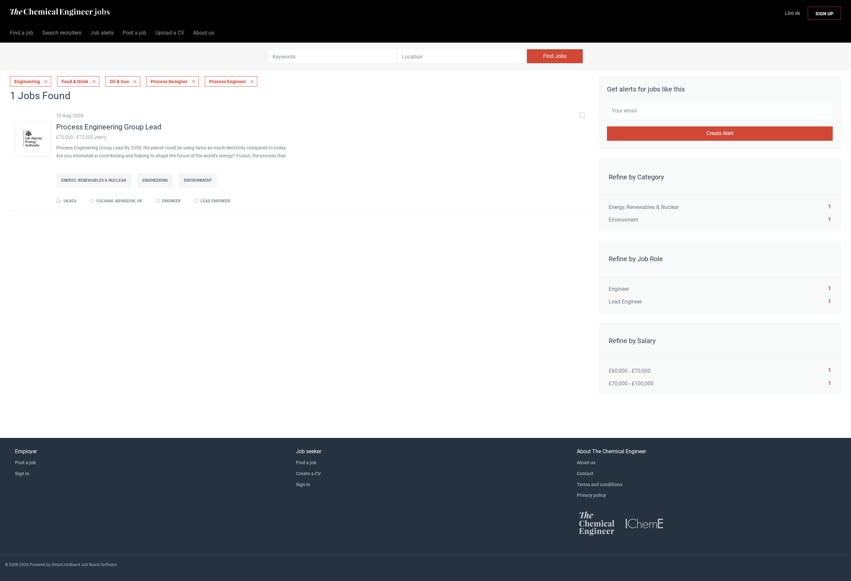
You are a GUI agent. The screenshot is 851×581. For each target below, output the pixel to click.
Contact (585, 473)
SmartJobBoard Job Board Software (84, 564)
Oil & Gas (119, 81)
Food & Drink (74, 81)
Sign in (22, 473)
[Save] (575, 116)
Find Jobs (554, 56)
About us (586, 462)
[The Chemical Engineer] (597, 523)
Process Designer (169, 81)
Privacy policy (591, 495)
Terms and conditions (599, 484)
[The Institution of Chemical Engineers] (645, 523)
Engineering (27, 81)
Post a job (25, 462)
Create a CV (308, 473)
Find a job (306, 462)
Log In (792, 13)
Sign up (824, 13)
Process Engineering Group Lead (108, 127)
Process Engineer (227, 81)
